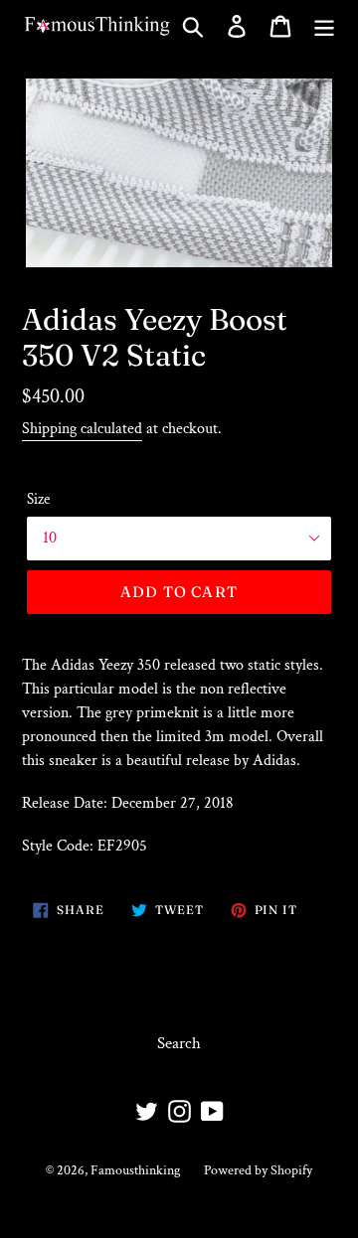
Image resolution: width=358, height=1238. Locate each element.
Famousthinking (135, 1170)
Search (179, 1043)
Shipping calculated (82, 428)
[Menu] (324, 26)
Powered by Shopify (258, 1170)
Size (38, 499)
